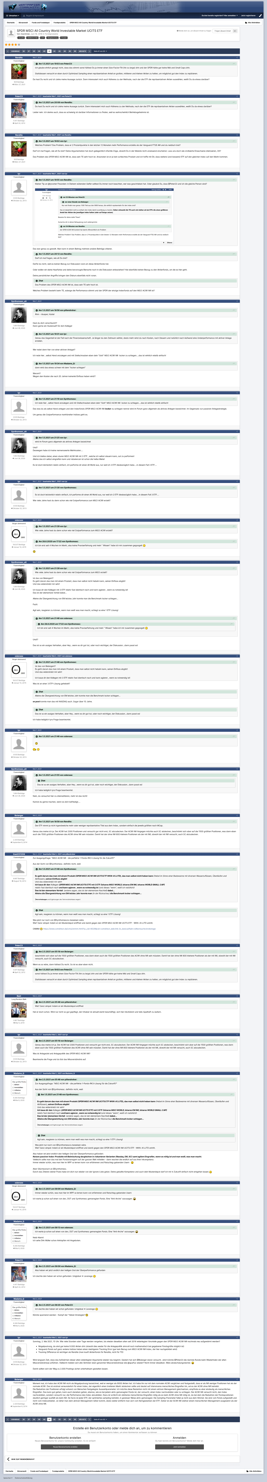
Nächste (82, 51)
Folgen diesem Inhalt (223, 31)
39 (39, 51)
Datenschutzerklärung (23, 1478)
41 (49, 51)
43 (59, 51)
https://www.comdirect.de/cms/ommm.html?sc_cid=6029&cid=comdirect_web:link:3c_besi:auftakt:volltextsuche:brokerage (99, 929)
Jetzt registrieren (248, 15)
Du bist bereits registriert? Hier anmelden (219, 15)
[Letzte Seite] (89, 51)
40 (44, 51)
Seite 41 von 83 (100, 51)
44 (65, 51)
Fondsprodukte (51, 34)
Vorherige (15, 51)
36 (24, 51)
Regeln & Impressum (35, 15)
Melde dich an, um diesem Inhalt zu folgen (195, 31)
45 (70, 51)
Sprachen (7, 1478)
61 (235, 31)
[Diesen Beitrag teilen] (237, 57)
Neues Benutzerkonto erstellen (65, 1447)
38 (34, 51)
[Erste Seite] (7, 51)
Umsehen (13, 15)
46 (75, 51)
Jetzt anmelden (179, 1447)
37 (29, 51)
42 (54, 51)
